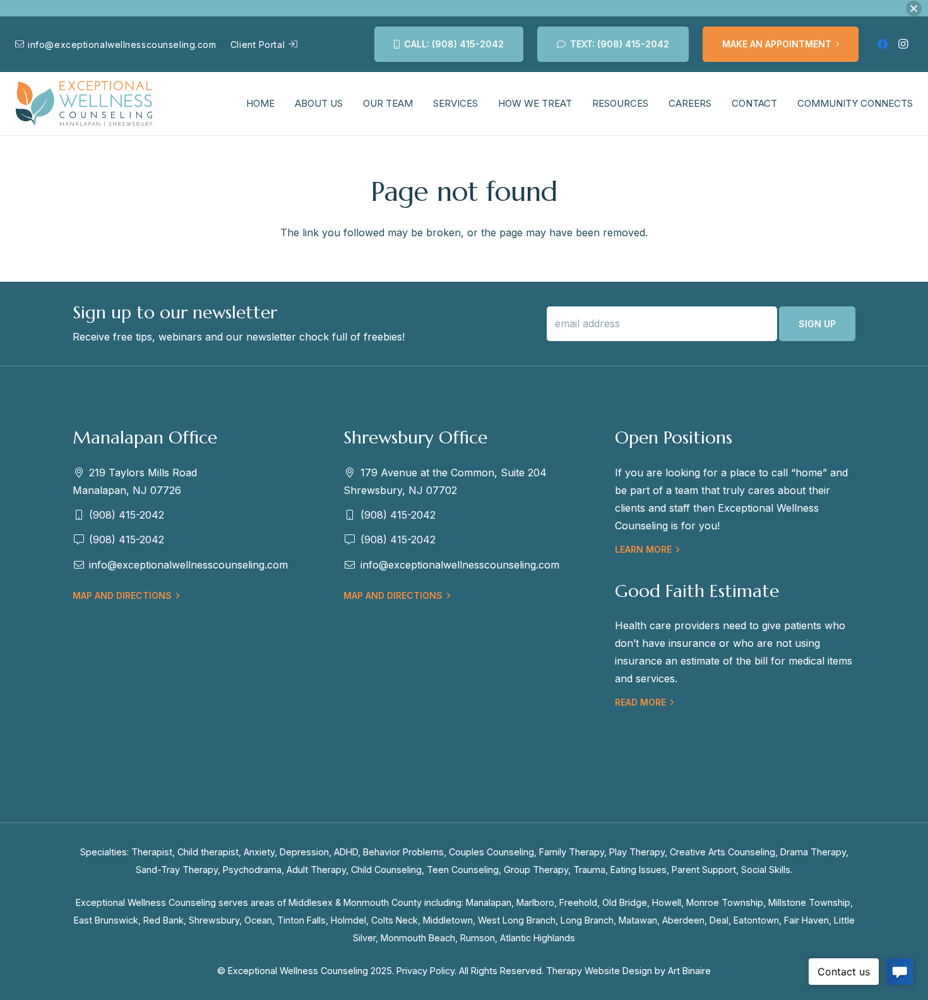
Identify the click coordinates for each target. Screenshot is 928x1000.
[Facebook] (882, 44)
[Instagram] (903, 44)
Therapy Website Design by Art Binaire (628, 970)
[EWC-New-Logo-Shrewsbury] (84, 104)
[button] (914, 8)
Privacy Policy (425, 970)
